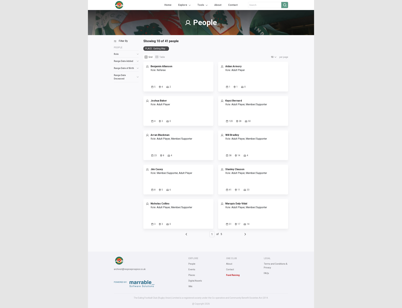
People (191, 264)
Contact (233, 4)
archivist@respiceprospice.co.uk (130, 269)
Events (191, 269)
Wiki (190, 286)
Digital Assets (195, 280)
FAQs (266, 273)
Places (191, 275)
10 (272, 57)
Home (167, 4)
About (217, 4)
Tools (200, 4)
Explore (182, 4)
